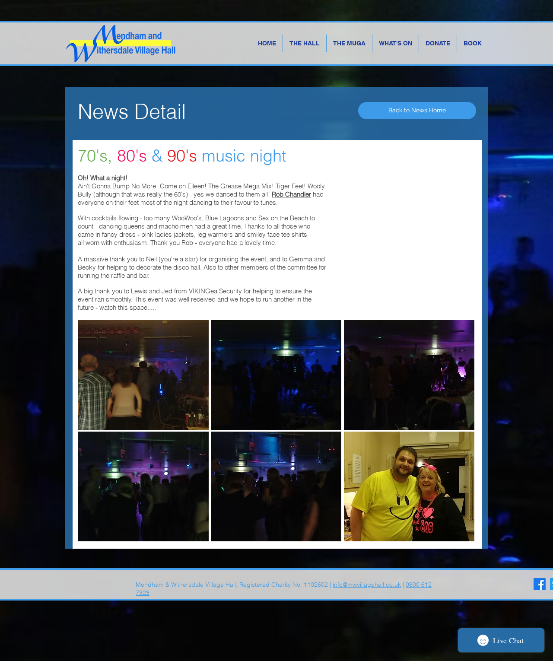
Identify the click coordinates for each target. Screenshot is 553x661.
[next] (458, 435)
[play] (456, 533)
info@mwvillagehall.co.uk (367, 584)
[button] (143, 375)
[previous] (94, 435)
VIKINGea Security (215, 291)
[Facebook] (540, 584)
